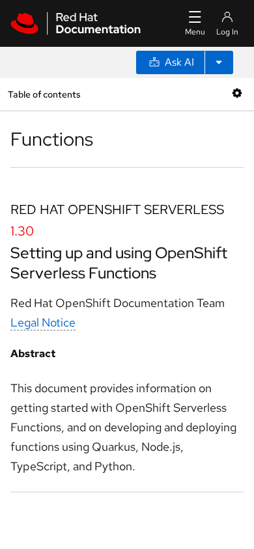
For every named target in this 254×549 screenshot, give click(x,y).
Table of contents (44, 94)
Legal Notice (43, 322)
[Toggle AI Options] (219, 62)
